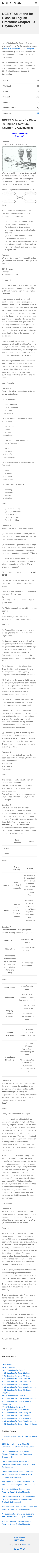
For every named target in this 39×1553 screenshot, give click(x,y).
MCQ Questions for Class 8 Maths (15, 1410)
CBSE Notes (7, 1365)
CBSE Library (19, 1537)
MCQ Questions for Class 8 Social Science (19, 1387)
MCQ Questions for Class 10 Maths (16, 1379)
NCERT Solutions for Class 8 (13, 1396)
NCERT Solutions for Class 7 (13, 1370)
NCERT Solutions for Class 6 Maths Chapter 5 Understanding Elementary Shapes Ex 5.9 (17, 1454)
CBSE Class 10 (14, 1339)
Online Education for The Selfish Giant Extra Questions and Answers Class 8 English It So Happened (17, 1474)
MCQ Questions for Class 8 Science (16, 1373)
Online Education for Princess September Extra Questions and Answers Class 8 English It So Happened (18, 1499)
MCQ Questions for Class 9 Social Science (19, 1399)
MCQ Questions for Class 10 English (16, 1413)
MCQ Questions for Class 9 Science (16, 1376)
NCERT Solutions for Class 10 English (19, 49)
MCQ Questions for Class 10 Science (16, 1381)
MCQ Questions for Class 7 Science (16, 1415)
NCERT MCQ (27, 1544)
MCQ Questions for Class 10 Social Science (19, 1424)
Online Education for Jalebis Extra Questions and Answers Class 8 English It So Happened (18, 1464)
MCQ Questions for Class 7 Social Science (19, 1421)
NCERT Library (19, 1540)
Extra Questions (8, 1367)
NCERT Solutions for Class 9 (13, 1407)
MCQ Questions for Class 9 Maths (15, 1384)
